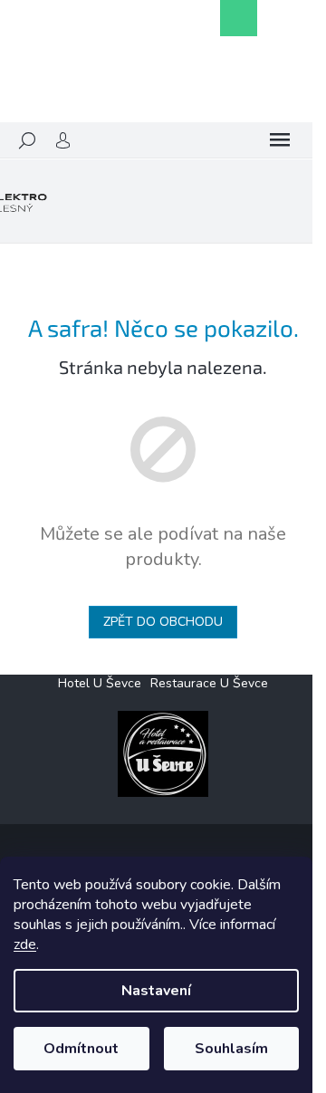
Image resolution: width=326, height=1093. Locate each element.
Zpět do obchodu (163, 621)
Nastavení (156, 991)
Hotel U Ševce (99, 683)
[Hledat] (27, 140)
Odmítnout (81, 1049)
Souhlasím (231, 1049)
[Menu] (280, 140)
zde (25, 944)
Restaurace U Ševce (209, 683)
